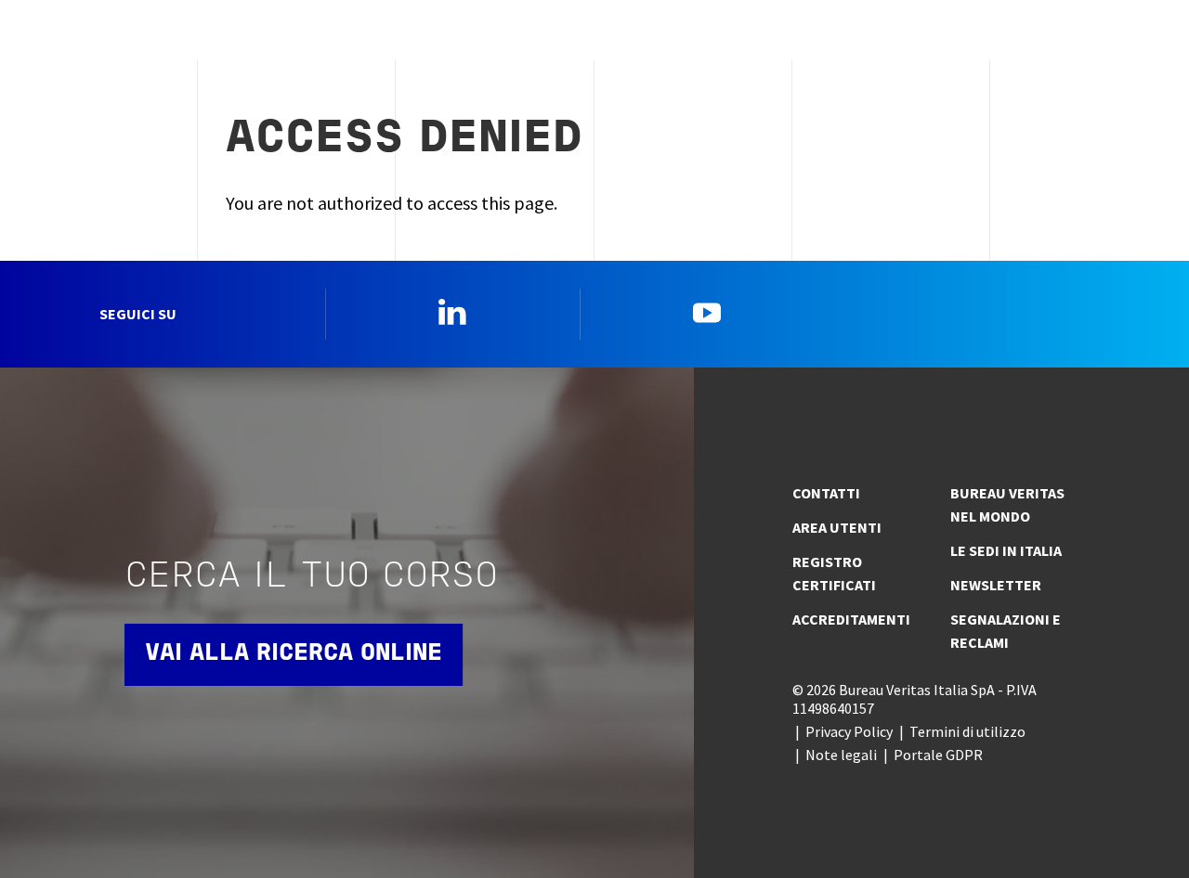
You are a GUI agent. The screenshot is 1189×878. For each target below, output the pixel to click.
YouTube (707, 312)
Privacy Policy (849, 731)
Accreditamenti (851, 619)
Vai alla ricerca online (293, 654)
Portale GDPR (938, 754)
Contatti (826, 493)
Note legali (841, 754)
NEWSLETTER (995, 584)
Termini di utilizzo (967, 731)
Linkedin (452, 312)
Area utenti (837, 527)
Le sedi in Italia (1006, 550)
